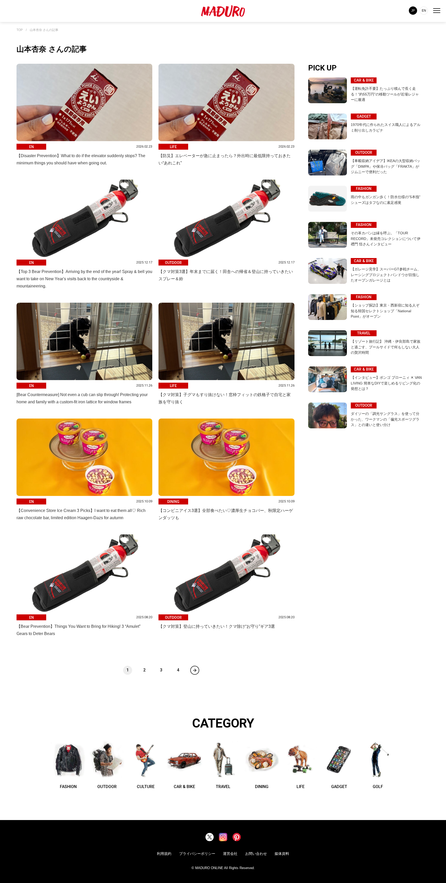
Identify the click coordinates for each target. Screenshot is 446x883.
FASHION (68, 786)
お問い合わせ (256, 854)
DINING (261, 786)
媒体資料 (282, 854)
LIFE (301, 786)
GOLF (378, 786)
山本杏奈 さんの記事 (44, 30)
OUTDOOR (107, 786)
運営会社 (230, 854)
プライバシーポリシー (197, 854)
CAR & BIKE (184, 786)
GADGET (339, 786)
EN (424, 10)
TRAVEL (223, 786)
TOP (20, 30)
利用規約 (164, 854)
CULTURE (146, 786)
